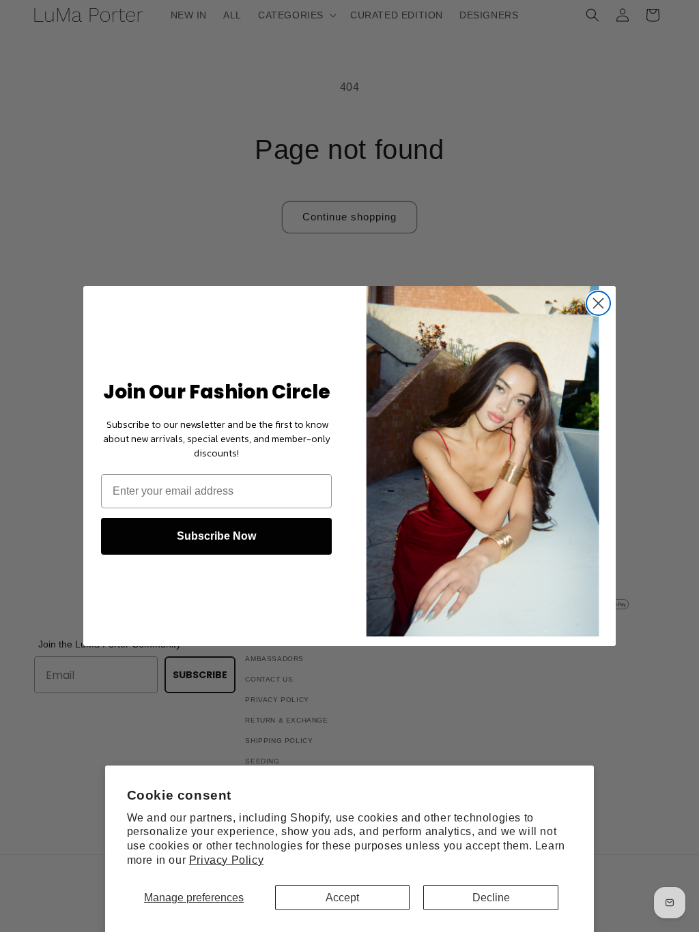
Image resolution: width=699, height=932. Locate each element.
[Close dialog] (598, 303)
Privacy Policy (226, 860)
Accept (342, 897)
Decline (491, 897)
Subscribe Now (216, 536)
